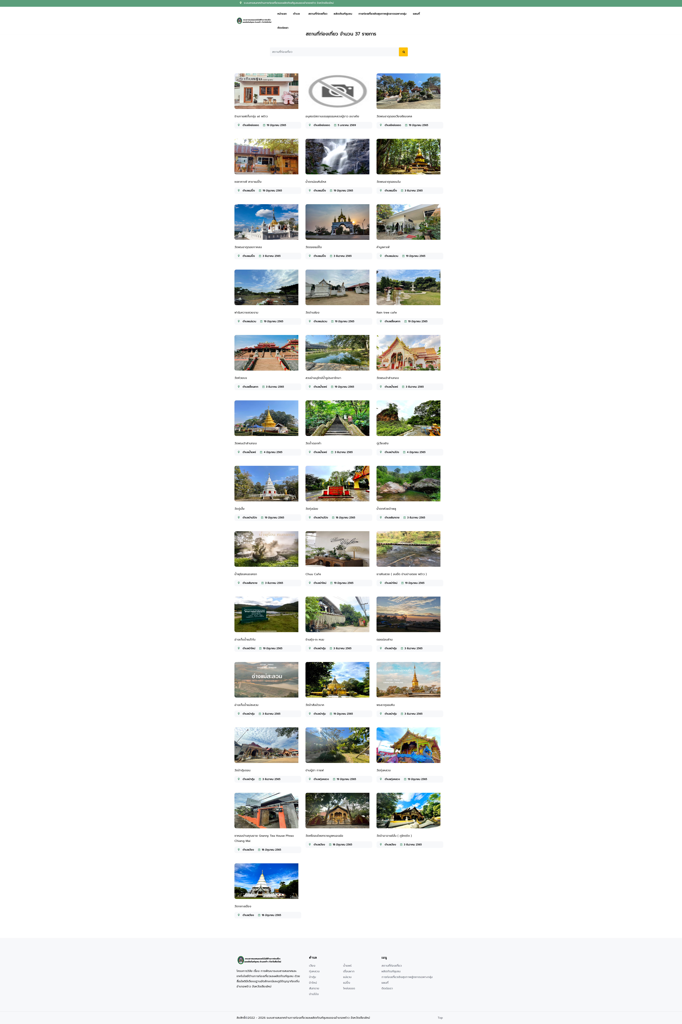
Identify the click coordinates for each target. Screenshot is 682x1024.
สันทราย (314, 988)
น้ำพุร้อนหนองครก (245, 574)
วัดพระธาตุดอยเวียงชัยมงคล (394, 116)
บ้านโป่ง (314, 994)
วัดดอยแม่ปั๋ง (313, 247)
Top (440, 1018)
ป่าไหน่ (313, 983)
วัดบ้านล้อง (312, 312)
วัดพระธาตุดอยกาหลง (248, 247)
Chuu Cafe (313, 574)
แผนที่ (416, 14)
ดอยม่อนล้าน (385, 639)
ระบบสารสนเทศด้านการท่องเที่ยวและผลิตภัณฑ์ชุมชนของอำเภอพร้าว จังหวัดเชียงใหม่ (289, 4)
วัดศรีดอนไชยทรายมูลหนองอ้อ (324, 836)
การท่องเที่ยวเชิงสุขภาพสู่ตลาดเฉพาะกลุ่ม (383, 14)
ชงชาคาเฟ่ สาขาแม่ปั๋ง (247, 182)
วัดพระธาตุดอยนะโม (389, 182)
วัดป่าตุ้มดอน (242, 770)
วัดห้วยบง (240, 378)
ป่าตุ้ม (312, 977)
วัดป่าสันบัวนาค (314, 705)
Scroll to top (8, 512)
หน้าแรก (282, 14)
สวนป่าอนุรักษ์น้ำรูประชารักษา (323, 378)
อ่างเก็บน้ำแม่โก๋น (244, 639)
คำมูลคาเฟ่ (383, 247)
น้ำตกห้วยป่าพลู (386, 509)
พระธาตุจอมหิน (386, 705)
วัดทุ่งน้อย (311, 509)
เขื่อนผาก (348, 971)
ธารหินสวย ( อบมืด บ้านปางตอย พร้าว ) (402, 574)
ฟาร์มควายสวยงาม (246, 312)
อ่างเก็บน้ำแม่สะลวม (246, 705)
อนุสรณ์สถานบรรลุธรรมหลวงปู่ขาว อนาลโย (332, 116)
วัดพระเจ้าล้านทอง (388, 378)
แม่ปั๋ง (346, 983)
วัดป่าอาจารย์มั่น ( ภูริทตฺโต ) (394, 836)
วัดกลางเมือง (242, 906)
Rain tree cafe (387, 312)
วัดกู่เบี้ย (239, 509)
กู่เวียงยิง (382, 443)
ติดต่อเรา (282, 28)
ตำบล (296, 14)
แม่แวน (347, 977)
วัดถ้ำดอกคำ (313, 443)
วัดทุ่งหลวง (384, 770)
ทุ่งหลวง (314, 971)
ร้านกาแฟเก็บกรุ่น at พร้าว (251, 116)
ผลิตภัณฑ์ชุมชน (343, 14)
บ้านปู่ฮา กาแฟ (314, 770)
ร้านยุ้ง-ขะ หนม (314, 639)
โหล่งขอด (349, 988)
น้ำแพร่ (347, 966)
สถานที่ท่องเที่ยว (317, 14)
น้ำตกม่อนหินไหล (315, 182)
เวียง (312, 966)
